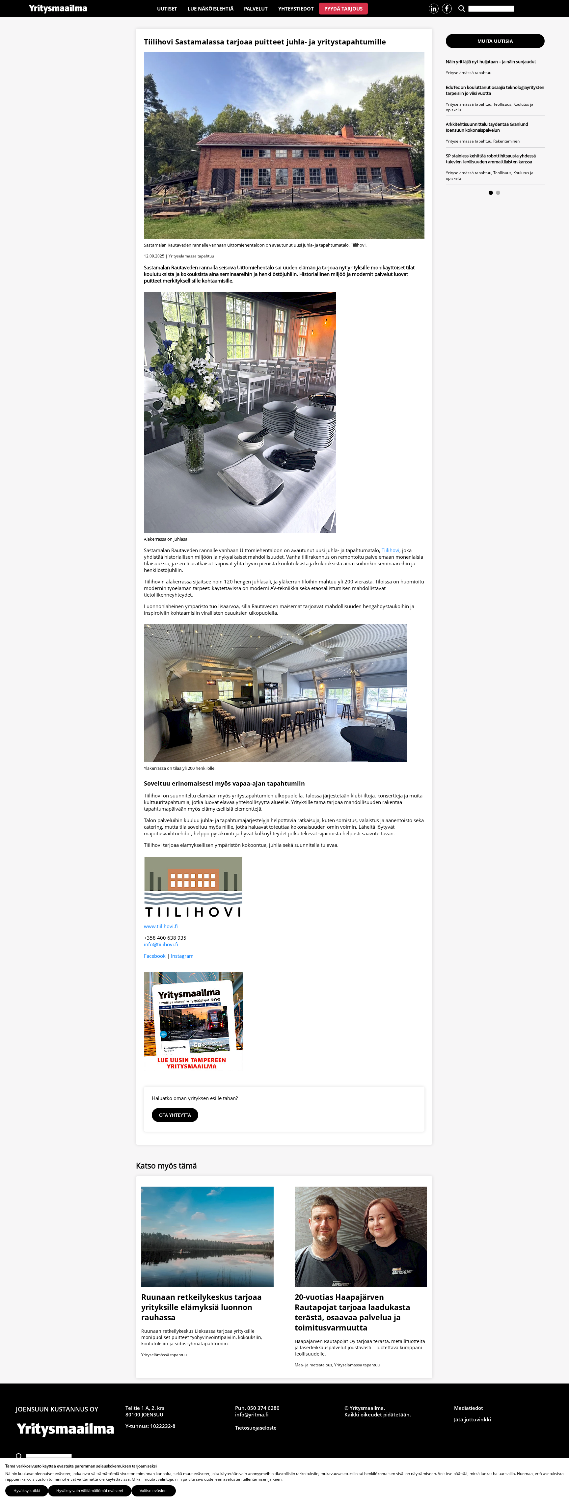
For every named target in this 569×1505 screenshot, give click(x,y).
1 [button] (491, 193)
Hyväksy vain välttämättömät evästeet (89, 1491)
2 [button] (498, 193)
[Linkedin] (434, 8)
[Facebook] (447, 8)
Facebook (155, 956)
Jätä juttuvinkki (472, 1419)
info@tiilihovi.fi (161, 944)
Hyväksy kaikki (27, 1491)
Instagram (182, 956)
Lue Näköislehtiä (210, 8)
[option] (495, 121)
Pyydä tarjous (343, 8)
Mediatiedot (468, 1408)
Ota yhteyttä (175, 1115)
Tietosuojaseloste (256, 1427)
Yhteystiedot (296, 8)
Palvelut (256, 8)
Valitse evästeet (154, 1491)
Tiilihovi (390, 550)
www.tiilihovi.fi (161, 926)
